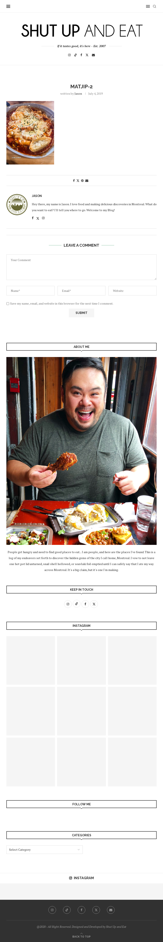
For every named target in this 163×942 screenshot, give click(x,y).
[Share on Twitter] (77, 181)
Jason (78, 93)
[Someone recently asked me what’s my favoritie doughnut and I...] (138, 891)
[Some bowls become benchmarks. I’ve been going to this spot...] (30, 762)
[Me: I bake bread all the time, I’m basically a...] (132, 660)
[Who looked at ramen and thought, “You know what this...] (24, 891)
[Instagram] (69, 54)
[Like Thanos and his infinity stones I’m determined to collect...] (30, 711)
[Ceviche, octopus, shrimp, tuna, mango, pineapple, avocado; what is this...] (81, 762)
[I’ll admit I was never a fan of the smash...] (132, 762)
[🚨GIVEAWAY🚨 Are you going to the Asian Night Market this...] (132, 711)
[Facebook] (81, 54)
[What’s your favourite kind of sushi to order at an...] (57, 891)
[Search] (154, 6)
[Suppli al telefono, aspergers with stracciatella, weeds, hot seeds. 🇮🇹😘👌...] (90, 891)
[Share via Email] (86, 181)
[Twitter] (87, 54)
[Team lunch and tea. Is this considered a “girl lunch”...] (122, 891)
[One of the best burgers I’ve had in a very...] (41, 891)
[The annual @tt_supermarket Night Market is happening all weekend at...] (8, 891)
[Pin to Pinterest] (82, 181)
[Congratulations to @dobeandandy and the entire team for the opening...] (155, 891)
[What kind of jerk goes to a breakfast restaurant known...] (81, 660)
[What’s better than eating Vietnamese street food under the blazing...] (30, 660)
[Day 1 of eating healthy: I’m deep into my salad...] (81, 711)
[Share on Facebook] (74, 181)
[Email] (93, 54)
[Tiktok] (75, 54)
